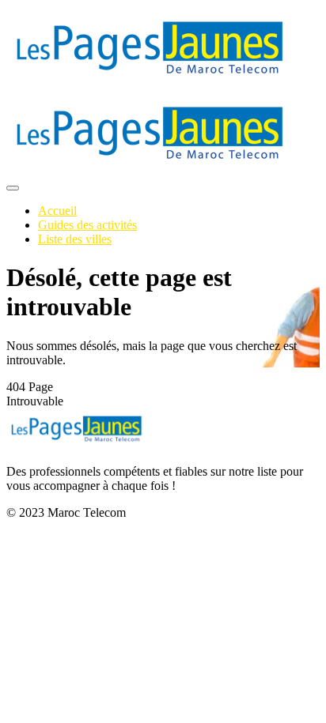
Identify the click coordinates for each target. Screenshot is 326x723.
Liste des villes (75, 239)
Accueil (57, 210)
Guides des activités (87, 225)
